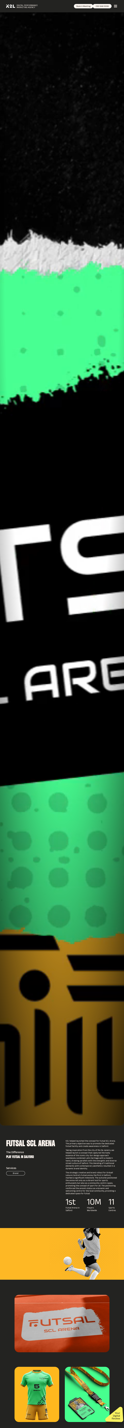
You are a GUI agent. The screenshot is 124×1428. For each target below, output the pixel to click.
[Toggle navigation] (115, 6)
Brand (15, 1173)
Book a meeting (83, 6)
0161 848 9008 (102, 6)
